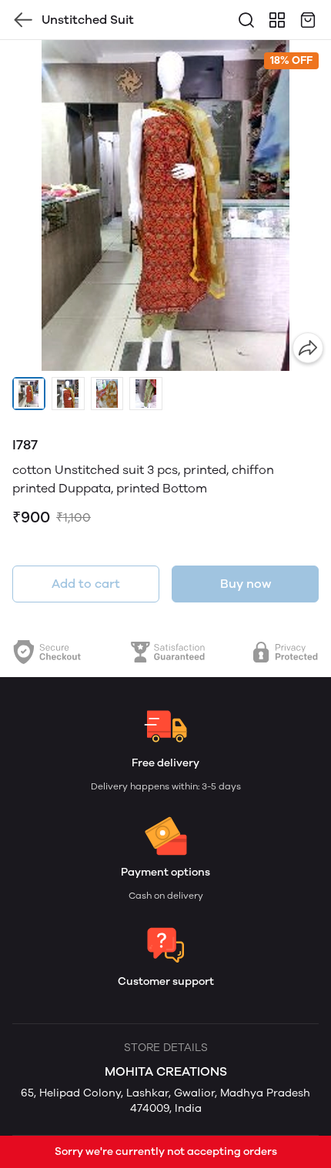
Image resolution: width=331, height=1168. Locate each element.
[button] (28, 393)
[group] (165, 205)
